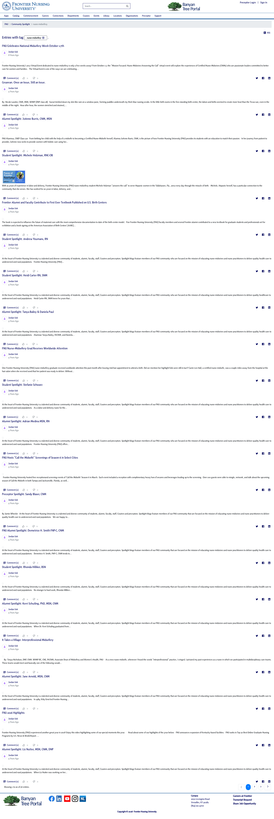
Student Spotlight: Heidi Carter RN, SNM (24, 275)
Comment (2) (12, 114)
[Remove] (43, 38)
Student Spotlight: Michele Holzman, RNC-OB (27, 155)
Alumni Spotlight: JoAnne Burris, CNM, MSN (27, 119)
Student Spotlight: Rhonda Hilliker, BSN (24, 567)
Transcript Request (242, 799)
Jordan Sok (13, 51)
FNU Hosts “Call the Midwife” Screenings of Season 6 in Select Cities (40, 457)
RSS (268, 32)
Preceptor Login (248, 2)
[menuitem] (6, 16)
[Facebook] (263, 78)
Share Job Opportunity (244, 803)
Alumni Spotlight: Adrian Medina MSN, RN (25, 421)
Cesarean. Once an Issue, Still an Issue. (24, 82)
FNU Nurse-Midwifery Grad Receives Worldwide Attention (35, 348)
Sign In (263, 2)
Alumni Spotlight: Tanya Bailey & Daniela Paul (28, 312)
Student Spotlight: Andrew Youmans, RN (25, 239)
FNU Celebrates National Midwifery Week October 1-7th (33, 46)
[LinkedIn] (269, 78)
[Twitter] (256, 78)
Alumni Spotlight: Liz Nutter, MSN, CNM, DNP (27, 749)
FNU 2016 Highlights (13, 713)
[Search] (125, 6)
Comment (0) (13, 78)
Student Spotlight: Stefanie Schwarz (22, 384)
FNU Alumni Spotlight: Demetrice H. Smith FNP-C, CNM (33, 530)
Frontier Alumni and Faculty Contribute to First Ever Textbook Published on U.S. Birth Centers (54, 202)
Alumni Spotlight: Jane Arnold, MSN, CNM (25, 676)
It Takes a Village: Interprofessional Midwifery (27, 640)
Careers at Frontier (242, 796)
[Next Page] (268, 787)
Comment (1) (12, 344)
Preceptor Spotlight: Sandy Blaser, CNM (24, 494)
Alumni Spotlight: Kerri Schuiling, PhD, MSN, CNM (30, 603)
